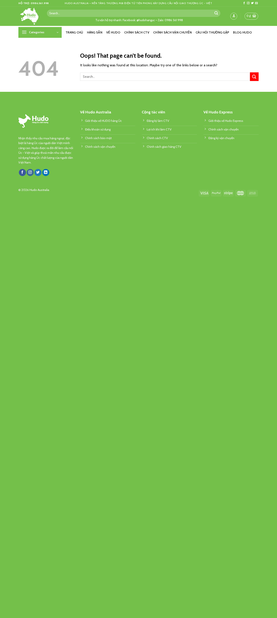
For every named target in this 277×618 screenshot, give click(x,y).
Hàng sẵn (94, 32)
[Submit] (216, 13)
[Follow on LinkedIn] (45, 172)
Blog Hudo (242, 32)
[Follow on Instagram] (248, 3)
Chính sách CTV (136, 32)
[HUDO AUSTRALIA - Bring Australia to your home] (29, 16)
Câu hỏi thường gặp (212, 32)
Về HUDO (113, 32)
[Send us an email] (256, 3)
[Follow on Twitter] (252, 3)
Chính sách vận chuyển (172, 32)
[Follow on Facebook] (244, 3)
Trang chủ (74, 32)
